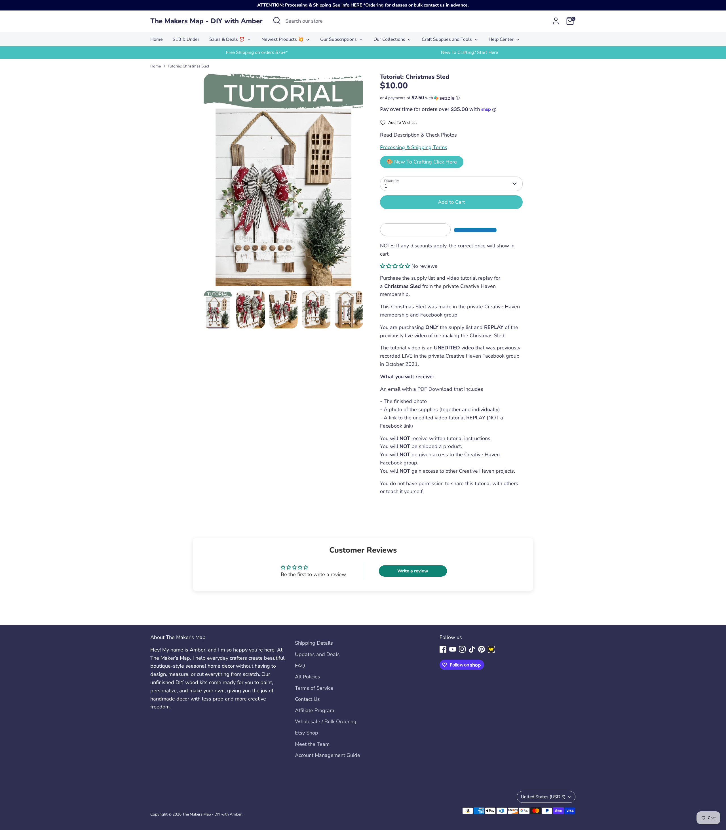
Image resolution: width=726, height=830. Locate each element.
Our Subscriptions (339, 39)
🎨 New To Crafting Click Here (422, 161)
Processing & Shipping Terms (413, 147)
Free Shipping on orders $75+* (257, 52)
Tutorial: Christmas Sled (188, 66)
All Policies (307, 676)
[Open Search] (276, 20)
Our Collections (389, 39)
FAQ (300, 665)
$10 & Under (186, 39)
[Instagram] (462, 649)
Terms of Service (314, 688)
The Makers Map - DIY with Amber (206, 21)
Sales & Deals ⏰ (227, 39)
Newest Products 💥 (283, 39)
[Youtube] (452, 649)
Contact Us (307, 699)
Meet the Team (312, 744)
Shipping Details (314, 643)
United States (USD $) (543, 797)
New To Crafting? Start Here (469, 52)
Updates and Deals (317, 654)
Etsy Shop (306, 732)
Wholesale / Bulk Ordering (325, 721)
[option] (256, 52)
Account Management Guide (327, 755)
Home (156, 39)
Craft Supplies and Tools (447, 39)
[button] (451, 98)
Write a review (412, 571)
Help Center (502, 39)
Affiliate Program (314, 710)
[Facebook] (443, 649)
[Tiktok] (471, 649)
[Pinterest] (481, 649)
